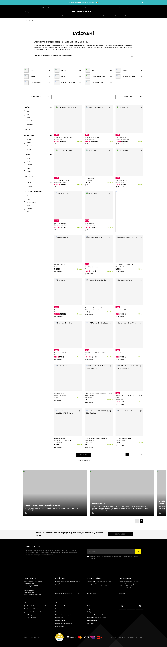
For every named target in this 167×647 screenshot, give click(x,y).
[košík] (142, 12)
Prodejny (41, 7)
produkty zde (93, 2)
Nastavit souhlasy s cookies (63, 623)
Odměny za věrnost (33, 615)
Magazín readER (51, 7)
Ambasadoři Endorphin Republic (96, 617)
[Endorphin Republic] (83, 11)
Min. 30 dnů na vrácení (34, 612)
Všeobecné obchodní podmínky (64, 615)
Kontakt (26, 7)
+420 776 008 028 (112, 7)
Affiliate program (92, 620)
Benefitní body (59, 626)
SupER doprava (31, 617)
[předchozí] (137, 521)
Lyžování (73, 16)
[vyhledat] (24, 12)
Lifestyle (94, 16)
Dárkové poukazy (60, 620)
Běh (63, 16)
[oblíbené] (28, 12)
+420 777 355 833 (138, 7)
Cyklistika (52, 16)
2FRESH (120, 637)
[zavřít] (142, 2)
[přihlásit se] (138, 12)
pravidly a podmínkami (45, 554)
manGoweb (139, 637)
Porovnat (60, 144)
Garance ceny (59, 617)
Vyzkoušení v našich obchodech (36, 606)
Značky (115, 16)
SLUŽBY (125, 16)
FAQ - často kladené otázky (95, 615)
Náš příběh (33, 7)
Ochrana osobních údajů (62, 612)
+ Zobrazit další (28, 130)
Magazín (89, 609)
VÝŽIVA (104, 16)
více (132, 56)
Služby (89, 612)
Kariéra (60, 7)
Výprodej (42, 16)
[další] (141, 521)
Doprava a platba (60, 606)
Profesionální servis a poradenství (37, 609)
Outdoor (83, 16)
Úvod (25, 21)
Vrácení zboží (59, 609)
